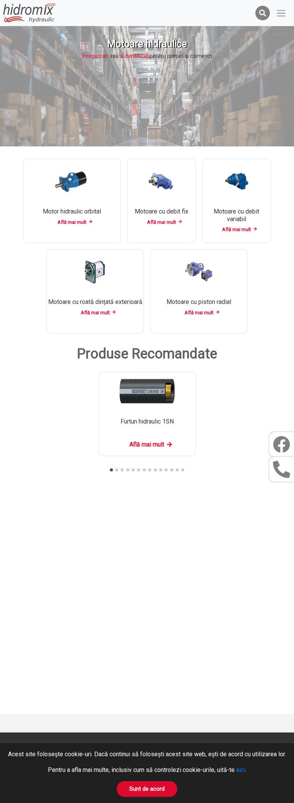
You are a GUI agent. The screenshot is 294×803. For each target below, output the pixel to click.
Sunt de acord (147, 789)
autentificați (135, 56)
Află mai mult (72, 222)
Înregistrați (95, 56)
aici (240, 769)
